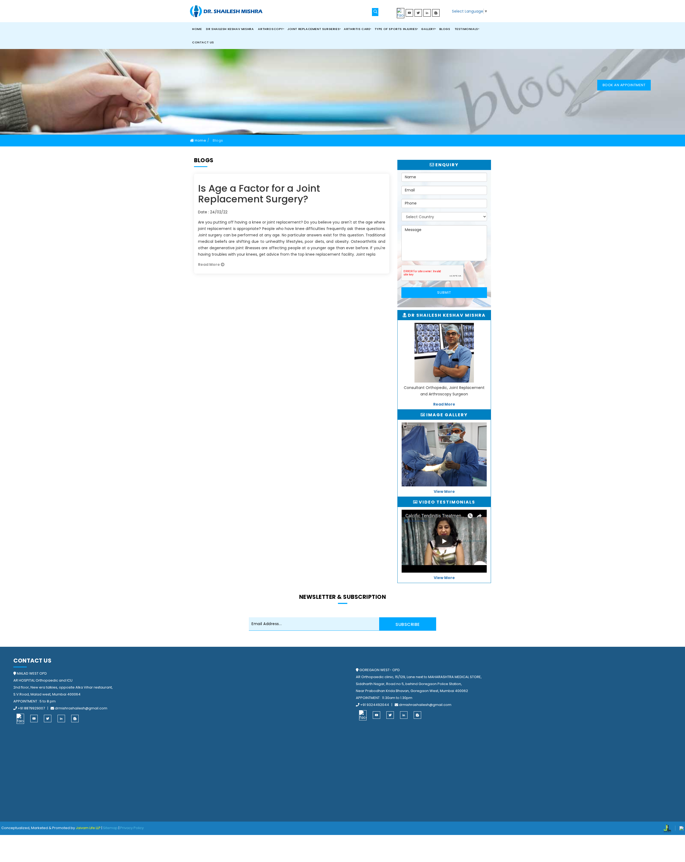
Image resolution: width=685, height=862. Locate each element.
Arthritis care (357, 29)
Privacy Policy (132, 827)
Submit (444, 292)
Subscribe (407, 624)
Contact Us (203, 42)
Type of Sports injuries (396, 29)
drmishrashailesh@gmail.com (80, 708)
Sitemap (110, 827)
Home (197, 29)
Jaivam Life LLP (88, 827)
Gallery (428, 29)
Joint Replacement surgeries (313, 29)
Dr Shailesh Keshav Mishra (230, 29)
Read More (209, 264)
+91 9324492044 (374, 704)
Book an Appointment (624, 85)
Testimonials (466, 29)
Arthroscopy (270, 29)
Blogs (444, 29)
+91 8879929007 (31, 708)
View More (444, 491)
